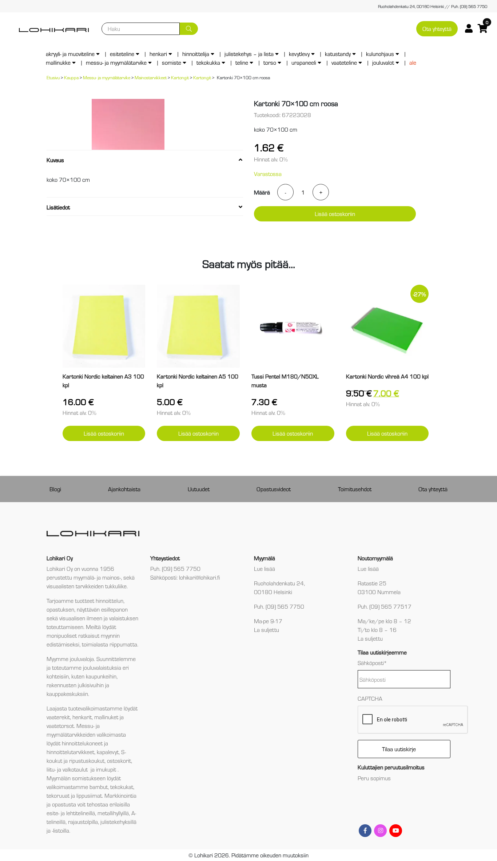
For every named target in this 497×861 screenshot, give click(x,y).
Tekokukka (208, 62)
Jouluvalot (383, 62)
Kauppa (71, 77)
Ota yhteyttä (437, 28)
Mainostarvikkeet (151, 77)
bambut (99, 786)
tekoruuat (58, 795)
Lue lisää (264, 568)
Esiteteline (122, 53)
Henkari (158, 53)
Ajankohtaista (124, 489)
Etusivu (53, 77)
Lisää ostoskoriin (335, 213)
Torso (269, 62)
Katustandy (338, 53)
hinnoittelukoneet (82, 743)
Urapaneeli (303, 62)
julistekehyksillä (118, 821)
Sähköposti (372, 662)
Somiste (171, 62)
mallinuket (106, 717)
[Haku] (189, 29)
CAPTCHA (370, 698)
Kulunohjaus (380, 53)
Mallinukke (58, 62)
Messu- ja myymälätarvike (116, 62)
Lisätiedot (58, 207)
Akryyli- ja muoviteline (70, 53)
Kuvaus (55, 160)
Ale (412, 62)
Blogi (55, 489)
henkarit (82, 717)
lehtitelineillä (80, 813)
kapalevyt (108, 752)
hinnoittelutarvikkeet (70, 752)
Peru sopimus (374, 778)
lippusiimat (89, 795)
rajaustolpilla (83, 821)
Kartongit (180, 77)
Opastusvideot (274, 489)
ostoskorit (119, 760)
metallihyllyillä (113, 813)
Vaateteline (344, 62)
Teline (241, 62)
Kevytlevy (299, 53)
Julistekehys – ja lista (249, 53)
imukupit (107, 769)
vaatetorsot (60, 725)
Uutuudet (199, 489)
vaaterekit (58, 717)
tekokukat (121, 786)
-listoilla (60, 830)
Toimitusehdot (354, 489)
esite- (53, 813)
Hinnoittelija (195, 53)
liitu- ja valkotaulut (68, 769)
